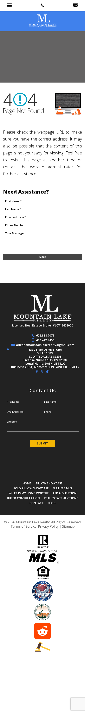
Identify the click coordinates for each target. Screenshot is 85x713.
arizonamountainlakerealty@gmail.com (45, 345)
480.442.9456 (45, 340)
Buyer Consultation (23, 498)
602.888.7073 (45, 335)
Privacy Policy (48, 526)
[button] (9, 5)
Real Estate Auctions (61, 498)
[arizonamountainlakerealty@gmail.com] (75, 5)
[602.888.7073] (42, 5)
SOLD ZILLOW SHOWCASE (31, 488)
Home (27, 483)
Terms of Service (24, 526)
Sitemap (68, 526)
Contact (37, 503)
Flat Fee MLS (62, 488)
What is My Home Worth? (28, 493)
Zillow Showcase (49, 483)
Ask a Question (65, 493)
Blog (51, 503)
